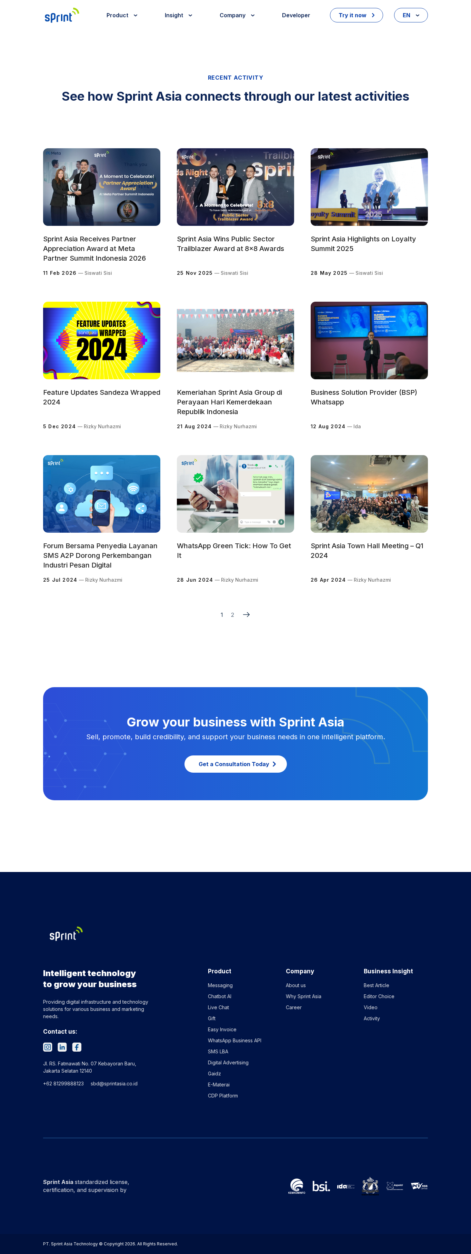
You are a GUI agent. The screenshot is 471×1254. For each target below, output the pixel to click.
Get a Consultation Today (234, 764)
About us (296, 985)
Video (371, 1007)
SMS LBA (218, 1051)
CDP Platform (223, 1095)
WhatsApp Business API (234, 1040)
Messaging (220, 985)
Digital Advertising (228, 1062)
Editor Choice (379, 996)
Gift (212, 1018)
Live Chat (218, 1007)
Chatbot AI (219, 996)
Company (233, 15)
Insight (174, 15)
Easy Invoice (222, 1029)
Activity (372, 1018)
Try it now (353, 15)
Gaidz (214, 1073)
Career (294, 1007)
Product (118, 15)
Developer (296, 15)
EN (407, 15)
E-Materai (219, 1084)
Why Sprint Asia (303, 996)
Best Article (376, 985)
